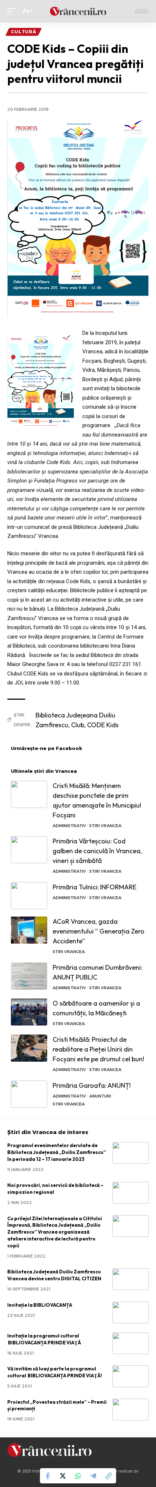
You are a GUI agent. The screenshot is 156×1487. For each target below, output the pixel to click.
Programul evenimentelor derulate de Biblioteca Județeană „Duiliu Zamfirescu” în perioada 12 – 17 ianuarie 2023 (56, 1152)
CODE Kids (103, 725)
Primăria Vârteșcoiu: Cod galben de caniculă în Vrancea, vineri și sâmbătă (97, 851)
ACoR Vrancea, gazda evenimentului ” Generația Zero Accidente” (98, 931)
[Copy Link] (108, 1475)
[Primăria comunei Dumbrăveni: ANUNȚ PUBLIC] (29, 976)
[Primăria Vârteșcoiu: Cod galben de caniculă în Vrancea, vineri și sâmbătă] (29, 849)
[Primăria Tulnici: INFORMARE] (29, 895)
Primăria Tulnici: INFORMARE (94, 887)
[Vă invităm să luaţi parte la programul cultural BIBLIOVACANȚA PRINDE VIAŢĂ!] (130, 1376)
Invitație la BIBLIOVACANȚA (39, 1305)
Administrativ (69, 825)
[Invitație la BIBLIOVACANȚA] (130, 1312)
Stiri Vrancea (105, 825)
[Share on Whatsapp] (78, 1475)
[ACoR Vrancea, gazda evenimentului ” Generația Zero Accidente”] (29, 930)
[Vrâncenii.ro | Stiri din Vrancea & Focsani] (78, 11)
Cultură (23, 31)
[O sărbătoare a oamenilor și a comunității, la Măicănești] (29, 1011)
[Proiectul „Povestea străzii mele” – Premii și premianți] (130, 1409)
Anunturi (100, 1096)
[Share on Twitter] (62, 1475)
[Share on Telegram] (93, 1475)
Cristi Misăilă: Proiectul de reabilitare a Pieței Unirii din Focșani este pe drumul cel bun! (98, 1049)
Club (77, 725)
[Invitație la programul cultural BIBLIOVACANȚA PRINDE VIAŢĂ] (130, 1343)
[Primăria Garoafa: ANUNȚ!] (29, 1094)
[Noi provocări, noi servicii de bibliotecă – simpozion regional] (130, 1193)
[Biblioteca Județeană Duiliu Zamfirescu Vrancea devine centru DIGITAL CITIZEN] (130, 1279)
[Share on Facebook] (47, 1475)
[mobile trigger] (13, 11)
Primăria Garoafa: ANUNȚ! (92, 1085)
